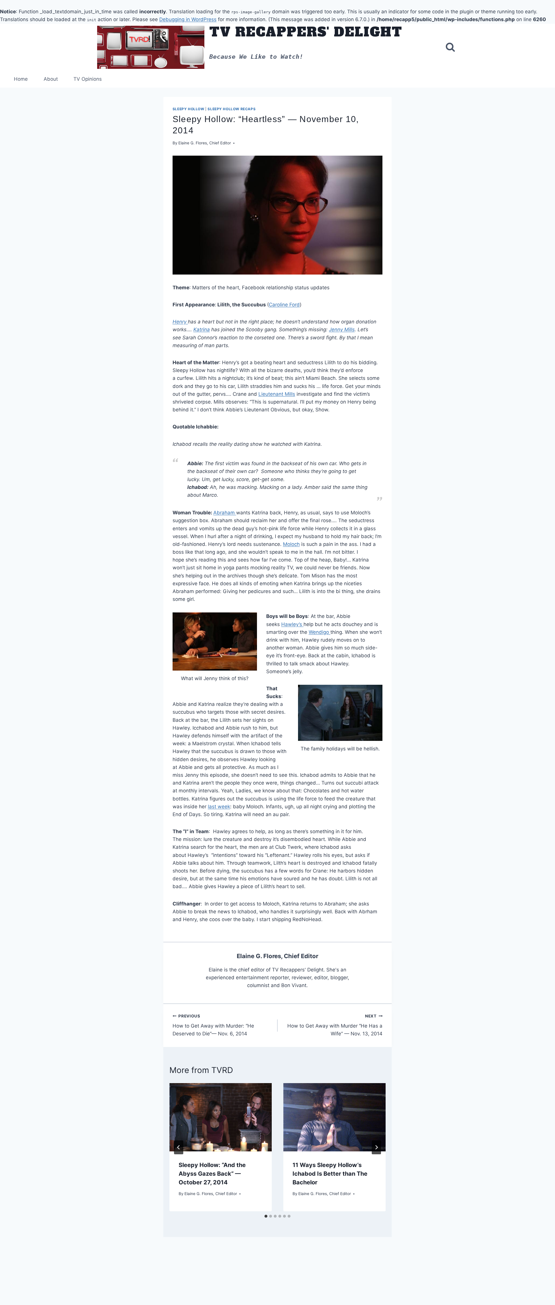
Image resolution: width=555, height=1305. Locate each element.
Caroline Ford (284, 305)
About (51, 79)
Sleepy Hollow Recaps (232, 109)
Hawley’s (292, 624)
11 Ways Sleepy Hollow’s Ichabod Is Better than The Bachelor (330, 1174)
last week (219, 806)
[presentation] (220, 1117)
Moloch (291, 544)
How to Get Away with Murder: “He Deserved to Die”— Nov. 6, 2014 (213, 1025)
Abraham (224, 513)
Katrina (201, 329)
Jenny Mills (342, 329)
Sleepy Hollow (188, 109)
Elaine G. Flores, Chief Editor (204, 143)
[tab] (265, 1216)
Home (21, 79)
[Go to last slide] (178, 1147)
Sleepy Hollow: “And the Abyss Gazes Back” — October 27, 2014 (212, 1174)
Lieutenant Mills (276, 394)
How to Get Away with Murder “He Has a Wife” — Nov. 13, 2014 (334, 1025)
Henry (180, 322)
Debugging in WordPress (188, 19)
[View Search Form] (450, 47)
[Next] (376, 1147)
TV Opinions (87, 79)
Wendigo (319, 632)
